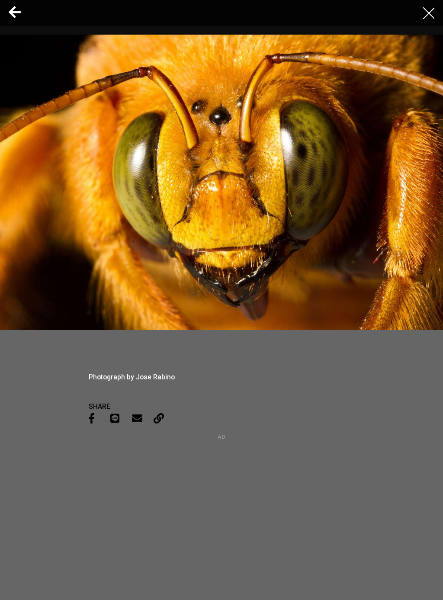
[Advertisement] (221, 494)
